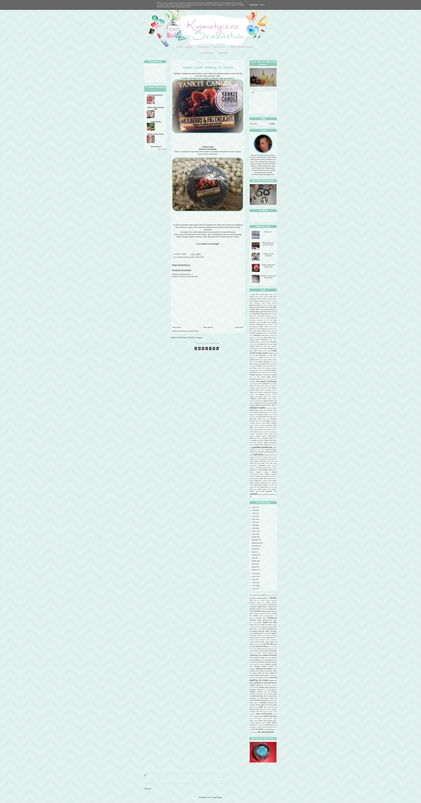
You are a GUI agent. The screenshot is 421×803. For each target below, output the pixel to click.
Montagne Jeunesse (255, 370)
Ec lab (275, 324)
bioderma (274, 419)
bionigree (252, 423)
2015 (254, 577)
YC (276, 405)
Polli (275, 379)
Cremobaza (253, 320)
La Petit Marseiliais (259, 355)
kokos (268, 640)
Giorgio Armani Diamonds (268, 255)
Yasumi (268, 408)
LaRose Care (253, 357)
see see (268, 483)
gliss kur (274, 444)
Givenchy (252, 337)
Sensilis (269, 388)
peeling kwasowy (254, 687)
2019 (254, 528)
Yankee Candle (208, 147)
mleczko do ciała (271, 660)
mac (271, 463)
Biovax (271, 311)
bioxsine (258, 423)
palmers (274, 474)
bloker (275, 627)
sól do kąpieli (260, 705)
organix (258, 472)
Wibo (273, 405)
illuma (257, 640)
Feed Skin (265, 333)
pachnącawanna (254, 474)
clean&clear (268, 429)
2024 (254, 513)
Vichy (268, 403)
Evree (269, 331)
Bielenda (253, 312)
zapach (270, 720)
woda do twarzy (268, 711)
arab (255, 622)
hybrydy (252, 640)
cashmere (261, 427)
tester (256, 707)
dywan (259, 635)
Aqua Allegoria (254, 301)
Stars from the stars (270, 392)
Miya (255, 368)
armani (260, 414)
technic (265, 485)
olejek (275, 669)
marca (254, 564)
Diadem (264, 322)
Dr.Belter (252, 324)
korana (257, 457)
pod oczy (265, 689)
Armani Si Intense (271, 301)
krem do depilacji (258, 644)
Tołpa (265, 401)
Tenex (251, 396)
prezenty (274, 692)
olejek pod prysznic (261, 675)
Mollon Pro (261, 368)
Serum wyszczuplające (266, 615)
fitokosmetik (253, 442)
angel (251, 414)
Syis (257, 394)
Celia (263, 316)
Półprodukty (257, 613)
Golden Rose (267, 337)
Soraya (252, 392)
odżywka (264, 666)
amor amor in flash (271, 412)
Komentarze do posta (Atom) (189, 331)
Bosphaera (256, 314)
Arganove (262, 301)
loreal (251, 461)
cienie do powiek (267, 629)
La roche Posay (271, 355)
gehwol (252, 444)
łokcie (263, 722)
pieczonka (269, 476)
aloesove (262, 412)
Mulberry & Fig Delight (208, 149)
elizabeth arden (267, 438)
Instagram (203, 47)
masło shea (268, 657)
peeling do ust (261, 685)
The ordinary (272, 396)
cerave (274, 427)
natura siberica (272, 468)
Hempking (263, 342)
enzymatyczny (262, 637)
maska (260, 655)
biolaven (252, 421)
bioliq (257, 421)
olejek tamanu (273, 675)
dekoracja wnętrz (263, 631)
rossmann (263, 483)
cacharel (269, 425)
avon (275, 414)
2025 (254, 510)
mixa (268, 466)
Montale (263, 370)
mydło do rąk (262, 662)
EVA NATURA (268, 324)
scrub (261, 698)
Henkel (268, 342)
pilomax (274, 476)
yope (259, 494)
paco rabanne (265, 474)
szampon (263, 702)
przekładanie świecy (261, 694)
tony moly (271, 487)
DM (271, 320)
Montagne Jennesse (271, 368)
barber (259, 627)
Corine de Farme (264, 318)
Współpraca (272, 618)
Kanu (260, 351)
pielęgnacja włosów (256, 689)
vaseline (264, 489)
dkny (271, 434)
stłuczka (256, 702)
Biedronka (273, 309)
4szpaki (262, 294)
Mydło (260, 607)
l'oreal (252, 459)
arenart (256, 414)
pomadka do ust (263, 692)
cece (270, 427)
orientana (266, 472)
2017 (254, 534)
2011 (254, 588)
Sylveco (261, 394)
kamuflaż (262, 640)
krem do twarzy (261, 646)
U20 (275, 401)
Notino (252, 374)
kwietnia (254, 561)
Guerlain (252, 342)
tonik (261, 707)
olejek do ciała (254, 671)
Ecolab (261, 326)
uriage (259, 489)
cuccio (264, 432)
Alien (275, 294)
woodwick (268, 491)
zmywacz (258, 722)
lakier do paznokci (270, 651)
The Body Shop (261, 396)
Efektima (266, 326)
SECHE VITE (253, 386)
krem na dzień (253, 649)
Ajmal (266, 294)
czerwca (254, 555)
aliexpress (256, 412)
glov (251, 447)
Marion (259, 364)
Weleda (269, 405)
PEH (261, 609)
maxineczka (253, 465)
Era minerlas (257, 329)
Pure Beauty (261, 381)
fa (263, 440)
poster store (263, 478)
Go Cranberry (259, 337)
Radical (265, 383)
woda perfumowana (264, 713)
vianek (252, 491)
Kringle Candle (261, 353)
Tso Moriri (271, 401)
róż (258, 698)
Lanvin (275, 357)
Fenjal (270, 333)
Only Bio (268, 375)
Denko (273, 597)
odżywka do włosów (264, 668)
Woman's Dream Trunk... (155, 134)
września (255, 546)
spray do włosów (272, 700)
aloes (251, 622)
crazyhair (260, 432)
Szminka (258, 618)
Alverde (257, 296)
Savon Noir (263, 388)
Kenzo (265, 351)
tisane (262, 487)
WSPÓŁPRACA (207, 53)
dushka (264, 436)
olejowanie (253, 677)
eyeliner (269, 637)
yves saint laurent (268, 494)
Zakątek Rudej (156, 122)
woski (275, 718)
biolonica (261, 421)
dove (258, 436)
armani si (266, 414)
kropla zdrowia (268, 457)
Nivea (275, 372)
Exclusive (274, 331)
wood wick (260, 491)
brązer (255, 629)
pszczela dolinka (272, 478)
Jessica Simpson (272, 346)
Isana (275, 344)
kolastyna (252, 457)
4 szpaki (252, 294)
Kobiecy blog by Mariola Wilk (155, 108)
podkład (252, 692)
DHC (264, 320)
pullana (252, 480)
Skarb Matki (268, 390)
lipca (253, 552)
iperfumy (258, 454)
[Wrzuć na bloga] (193, 254)
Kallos (255, 351)
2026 (254, 507)
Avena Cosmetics (255, 303)
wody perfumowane (255, 718)
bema (268, 419)
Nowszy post (177, 327)
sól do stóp (268, 705)
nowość (274, 664)
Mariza (264, 364)
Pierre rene (266, 379)
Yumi (271, 408)
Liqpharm (252, 359)
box (251, 629)
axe (257, 416)
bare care (270, 416)
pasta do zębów (265, 677)
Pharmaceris (259, 379)
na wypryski (261, 664)
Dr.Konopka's (259, 324)
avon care (252, 416)
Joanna (265, 348)
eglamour (253, 438)
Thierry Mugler (262, 398)
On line (263, 375)
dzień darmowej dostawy (269, 635)
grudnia (254, 537)
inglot (251, 455)
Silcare (257, 390)
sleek (251, 485)
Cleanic (257, 318)
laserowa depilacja (267, 653)
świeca (268, 723)
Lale (270, 357)
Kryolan (270, 353)
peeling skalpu (264, 687)
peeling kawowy (272, 685)
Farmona (259, 333)
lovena (267, 463)
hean (262, 450)
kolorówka (274, 640)
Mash (267, 364)
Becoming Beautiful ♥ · (156, 95)
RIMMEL (260, 383)
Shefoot (252, 390)
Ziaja (256, 410)
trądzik (266, 707)
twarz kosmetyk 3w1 (256, 709)
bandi (260, 416)
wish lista (259, 711)
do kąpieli (273, 633)
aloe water (273, 620)
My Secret (268, 370)
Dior (269, 322)
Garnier (257, 335)
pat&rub (257, 476)
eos (251, 440)
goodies (180, 257)
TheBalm (253, 399)
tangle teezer (258, 485)
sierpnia (254, 549)
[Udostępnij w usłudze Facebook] (198, 254)
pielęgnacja (273, 687)
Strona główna (208, 327)
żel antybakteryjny (268, 725)
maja (253, 558)
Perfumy (257, 611)
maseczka (253, 655)
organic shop (267, 470)
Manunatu (274, 361)
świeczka (252, 725)
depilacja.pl (259, 434)
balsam (259, 622)
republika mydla (266, 480)
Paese (263, 377)
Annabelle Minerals (256, 299)
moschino (252, 468)
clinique (274, 429)
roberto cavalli (254, 483)
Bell (268, 309)
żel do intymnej (268, 727)
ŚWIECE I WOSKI (184, 47)
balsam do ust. (254, 624)
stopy (251, 702)
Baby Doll (264, 305)
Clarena (252, 318)
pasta (257, 677)
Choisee (268, 316)
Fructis (251, 335)
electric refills (254, 637)
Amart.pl (266, 296)
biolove (267, 421)
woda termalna (258, 716)
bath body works (255, 419)
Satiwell (258, 388)
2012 (254, 586)
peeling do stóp (260, 683)
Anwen (265, 299)
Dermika (259, 322)
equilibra (255, 440)
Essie (267, 329)
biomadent (274, 421)
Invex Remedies (268, 344)
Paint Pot (265, 609)
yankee (192, 257)
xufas (275, 491)
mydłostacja (259, 468)
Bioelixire (266, 311)
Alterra (252, 296)
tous (255, 489)
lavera (269, 459)
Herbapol (274, 342)
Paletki (252, 611)
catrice (266, 427)
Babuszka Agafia (255, 305)
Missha (260, 366)
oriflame (274, 472)
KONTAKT (223, 53)
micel (257, 660)
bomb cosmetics (254, 425)
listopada (255, 540)
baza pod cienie (267, 627)
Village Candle (255, 405)
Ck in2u (274, 316)
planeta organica (254, 478)
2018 (254, 531)
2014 (254, 579)
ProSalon (252, 381)
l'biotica (274, 457)
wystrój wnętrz (254, 720)
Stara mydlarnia (259, 392)
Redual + (270, 383)
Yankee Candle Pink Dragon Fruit (268, 266)
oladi (258, 470)
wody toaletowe (267, 718)
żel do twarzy (257, 729)
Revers (275, 383)
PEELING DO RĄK (255, 609)
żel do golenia (259, 727)
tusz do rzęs (272, 707)
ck (264, 429)
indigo (267, 452)
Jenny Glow (263, 346)
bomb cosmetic (272, 423)
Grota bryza (273, 340)
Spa (276, 615)
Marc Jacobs (253, 364)
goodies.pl (186, 257)
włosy (260, 720)
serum (267, 698)
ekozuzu (259, 438)
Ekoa (271, 326)
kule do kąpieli (259, 651)
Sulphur (252, 394)
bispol (263, 423)
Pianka (263, 611)
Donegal (274, 322)
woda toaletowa (270, 716)
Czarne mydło (262, 598)
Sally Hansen (261, 386)
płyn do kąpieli (268, 696)
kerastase (270, 455)
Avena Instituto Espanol (269, 303)
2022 (254, 519)
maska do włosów (270, 655)
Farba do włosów (259, 600)
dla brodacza (266, 633)
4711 (257, 294)
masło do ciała (259, 658)
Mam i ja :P (268, 232)
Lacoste (260, 357)
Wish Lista (219, 47)
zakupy (265, 720)
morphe (274, 465)
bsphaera (262, 425)
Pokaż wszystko (162, 149)
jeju (265, 455)
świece (274, 723)
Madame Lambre (272, 359)
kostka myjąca (264, 642)
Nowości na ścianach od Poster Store (268, 277)
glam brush (267, 444)
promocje (252, 694)
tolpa (266, 487)
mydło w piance (272, 662)
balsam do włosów (266, 624)
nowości (268, 664)
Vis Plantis (263, 405)
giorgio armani (258, 444)
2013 (254, 583)
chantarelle (257, 429)
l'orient (256, 459)
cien (261, 429)
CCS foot (253, 316)
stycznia (254, 570)
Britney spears (264, 314)
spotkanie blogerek (261, 700)
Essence (263, 329)
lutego (254, 567)
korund (257, 642)
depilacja (252, 633)
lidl (272, 459)
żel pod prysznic (266, 731)
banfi (264, 416)
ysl (262, 494)
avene (271, 414)
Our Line (253, 377)
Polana (272, 379)
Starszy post (239, 327)
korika (261, 457)
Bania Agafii (269, 307)
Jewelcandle (253, 348)
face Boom (273, 440)
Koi (269, 351)
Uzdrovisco (258, 403)
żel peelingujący (269, 729)
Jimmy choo (260, 348)
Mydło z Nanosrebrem (270, 607)
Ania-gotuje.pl (156, 146)
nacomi (265, 468)
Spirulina (252, 618)
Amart (261, 296)
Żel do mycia (259, 725)
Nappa (264, 372)
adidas (275, 410)
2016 (254, 574)
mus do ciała (253, 662)
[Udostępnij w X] (195, 254)
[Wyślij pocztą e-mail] (191, 254)
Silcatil (262, 390)
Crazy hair (273, 318)
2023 (254, 516)
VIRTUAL (264, 403)
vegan (264, 709)
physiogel (263, 476)
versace (274, 489)
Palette (268, 377)
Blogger (219, 797)
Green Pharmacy (261, 340)
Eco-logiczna (254, 326)
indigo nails (273, 452)
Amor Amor (273, 296)
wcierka (274, 709)
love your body (259, 463)
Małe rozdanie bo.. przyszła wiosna (268, 244)
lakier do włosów (255, 653)
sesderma (274, 483)
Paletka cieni (272, 609)
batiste (264, 419)
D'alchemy (259, 320)
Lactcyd (266, 357)
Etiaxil (251, 331)
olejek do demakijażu (265, 671)
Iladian (262, 344)
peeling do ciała (259, 680)
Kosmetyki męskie (262, 605)
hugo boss (262, 452)
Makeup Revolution (264, 361)
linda (275, 459)
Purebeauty (272, 381)
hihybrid (267, 450)
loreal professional (260, 461)
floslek (266, 442)
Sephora (274, 388)
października (256, 543)
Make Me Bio (254, 361)
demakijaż (273, 631)
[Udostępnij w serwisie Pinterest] (200, 254)
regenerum (258, 480)
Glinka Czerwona (271, 600)
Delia (275, 320)
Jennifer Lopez (254, 346)
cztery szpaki (270, 432)
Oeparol (258, 375)
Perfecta (252, 379)
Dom (251, 600)
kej (267, 455)
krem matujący (272, 646)
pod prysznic (273, 689)
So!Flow (274, 390)
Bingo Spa (259, 312)
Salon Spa (268, 386)
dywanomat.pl (272, 436)
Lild (268, 605)
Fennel (274, 333)
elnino (275, 438)
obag (255, 470)
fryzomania (273, 442)
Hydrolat (252, 602)
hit (276, 637)
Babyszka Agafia (272, 305)
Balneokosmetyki (259, 307)
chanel (251, 429)
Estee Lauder (273, 329)
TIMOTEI (274, 394)
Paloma (274, 377)
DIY (268, 320)
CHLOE (258, 316)
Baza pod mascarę (271, 595)
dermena (266, 434)
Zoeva (261, 410)
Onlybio (274, 375)
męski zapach (253, 664)
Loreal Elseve (263, 359)
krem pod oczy (269, 649)
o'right (251, 470)
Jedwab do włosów (263, 602)
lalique (260, 459)
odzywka (257, 666)
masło (251, 657)
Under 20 (252, 403)
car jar (259, 629)
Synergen (268, 394)
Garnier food (264, 335)
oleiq (261, 470)
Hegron (257, 342)
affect (251, 412)
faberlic (267, 440)
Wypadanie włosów (256, 620)
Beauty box (253, 598)
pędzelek (270, 694)
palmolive (252, 476)
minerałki (262, 660)
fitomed (260, 442)
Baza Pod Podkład (259, 595)
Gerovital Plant (272, 335)
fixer (273, 637)
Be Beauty (263, 309)
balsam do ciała (270, 622)
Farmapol (253, 333)
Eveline (263, 331)
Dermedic (253, 322)
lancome (265, 459)
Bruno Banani (273, 314)
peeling (273, 677)
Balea (251, 307)
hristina (257, 452)
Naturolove (269, 372)
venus (269, 489)
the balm (271, 485)
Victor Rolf (273, 403)
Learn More (253, 5)
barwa (275, 416)
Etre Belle (257, 331)
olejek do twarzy (263, 673)
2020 (254, 525)
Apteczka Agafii (272, 299)
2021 (254, 522)
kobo (275, 455)
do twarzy (253, 635)
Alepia (271, 294)
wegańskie (252, 711)
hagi (259, 450)
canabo (256, 427)
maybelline (261, 465)
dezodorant (258, 633)
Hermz (251, 344)
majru (275, 463)
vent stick (268, 709)
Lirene (258, 359)
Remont (263, 613)
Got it (262, 5)
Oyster (258, 377)
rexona (274, 480)
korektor (252, 642)
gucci (255, 450)
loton (268, 461)
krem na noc (261, 649)
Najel (260, 372)
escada (260, 440)
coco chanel (253, 432)
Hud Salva (256, 344)
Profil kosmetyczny (241, 47)
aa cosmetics (268, 410)
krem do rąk (268, 644)
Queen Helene (254, 383)
